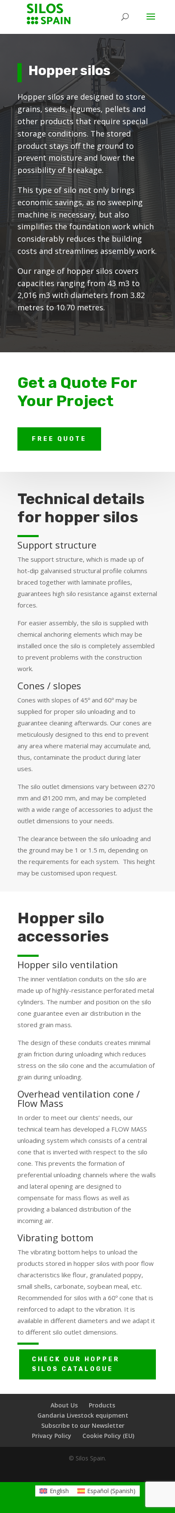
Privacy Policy (51, 1436)
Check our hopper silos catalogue (76, 1364)
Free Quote (59, 439)
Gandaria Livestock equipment (82, 1415)
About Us (64, 1405)
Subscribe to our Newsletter (82, 1425)
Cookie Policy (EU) (108, 1436)
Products (102, 1405)
